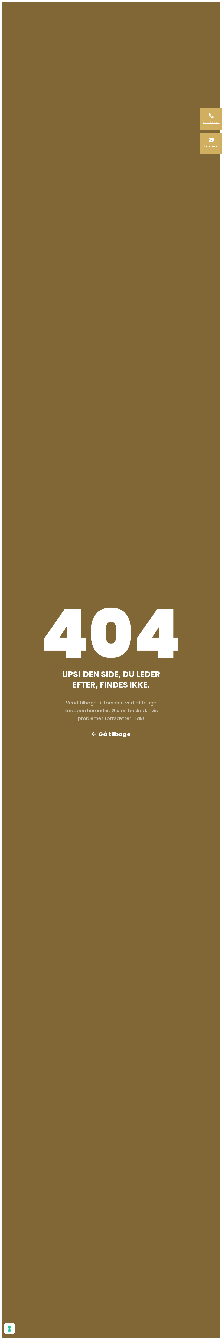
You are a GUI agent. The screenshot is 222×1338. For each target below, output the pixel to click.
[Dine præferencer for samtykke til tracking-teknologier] (9, 1328)
